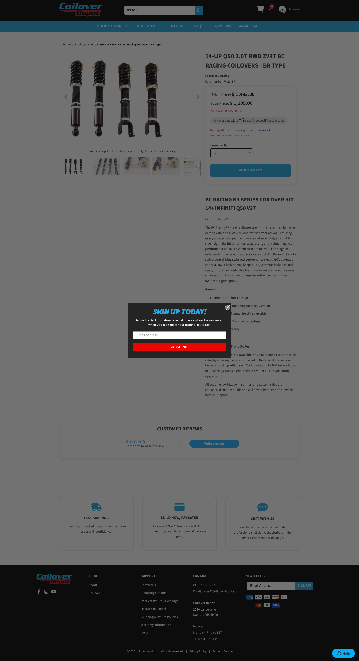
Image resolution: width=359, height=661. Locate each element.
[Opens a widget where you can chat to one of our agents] (343, 654)
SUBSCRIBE (180, 347)
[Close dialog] (228, 307)
